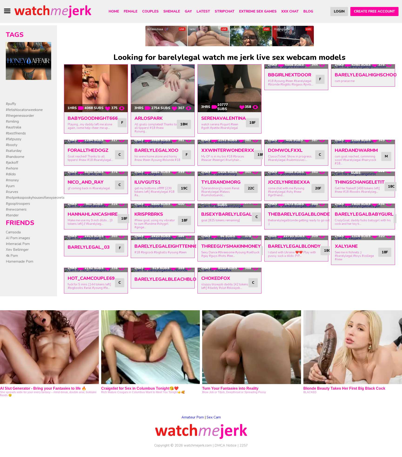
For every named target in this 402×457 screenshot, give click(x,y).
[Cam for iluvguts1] (162, 174)
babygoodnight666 (93, 118)
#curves (12, 191)
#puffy (11, 103)
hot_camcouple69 (91, 278)
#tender (12, 215)
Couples (150, 11)
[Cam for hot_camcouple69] (96, 270)
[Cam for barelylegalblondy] (296, 238)
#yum (10, 186)
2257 (243, 445)
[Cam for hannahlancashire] (96, 206)
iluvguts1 (147, 182)
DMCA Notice (225, 445)
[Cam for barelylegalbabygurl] (363, 206)
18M (184, 124)
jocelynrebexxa (289, 182)
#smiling (12, 121)
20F (318, 188)
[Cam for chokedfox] (229, 270)
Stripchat (224, 11)
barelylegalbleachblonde (170, 279)
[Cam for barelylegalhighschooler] (363, 67)
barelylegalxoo (156, 150)
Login (339, 11)
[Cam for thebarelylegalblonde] (296, 206)
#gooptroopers (18, 203)
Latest (203, 11)
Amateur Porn (192, 417)
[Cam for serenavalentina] (229, 88)
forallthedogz (88, 150)
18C (391, 186)
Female (130, 11)
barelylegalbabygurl (364, 214)
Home (114, 11)
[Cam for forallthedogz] (96, 142)
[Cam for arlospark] (162, 88)
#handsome (15, 156)
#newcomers (16, 209)
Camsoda (13, 232)
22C (251, 188)
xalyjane (346, 246)
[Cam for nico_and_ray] (96, 174)
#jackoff (12, 162)
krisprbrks (148, 214)
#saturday (14, 150)
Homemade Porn (19, 261)
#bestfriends (16, 133)
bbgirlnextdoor (289, 75)
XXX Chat (290, 11)
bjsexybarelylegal (226, 214)
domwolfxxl (285, 150)
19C (184, 188)
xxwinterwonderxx (227, 150)
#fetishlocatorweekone (24, 110)
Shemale (171, 11)
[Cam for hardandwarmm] (363, 142)
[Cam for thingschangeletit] (363, 174)
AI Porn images (18, 238)
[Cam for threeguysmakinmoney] (229, 238)
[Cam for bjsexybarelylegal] (229, 206)
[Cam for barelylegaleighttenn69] (162, 238)
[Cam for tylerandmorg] (229, 174)
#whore (12, 168)
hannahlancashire (93, 214)
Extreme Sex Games (258, 11)
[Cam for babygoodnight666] (96, 88)
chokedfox (215, 278)
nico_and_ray (86, 182)
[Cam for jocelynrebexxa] (296, 174)
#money (12, 180)
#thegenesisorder (20, 115)
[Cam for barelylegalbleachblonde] (162, 270)
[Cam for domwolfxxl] (296, 142)
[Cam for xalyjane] (363, 238)
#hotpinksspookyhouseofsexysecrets (35, 197)
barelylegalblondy (294, 246)
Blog (308, 11)
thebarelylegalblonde (299, 214)
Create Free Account (374, 11)
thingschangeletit (360, 182)
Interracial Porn (18, 244)
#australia (13, 127)
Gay (188, 11)
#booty (11, 145)
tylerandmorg (221, 182)
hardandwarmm (356, 150)
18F (252, 122)
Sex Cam (214, 417)
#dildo (11, 174)
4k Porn (12, 255)
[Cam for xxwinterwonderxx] (229, 142)
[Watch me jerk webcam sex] (52, 11)
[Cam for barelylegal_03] (96, 238)
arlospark (148, 118)
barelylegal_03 (89, 247)
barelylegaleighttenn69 (167, 246)
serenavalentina (223, 118)
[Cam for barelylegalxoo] (162, 142)
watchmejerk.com (198, 445)
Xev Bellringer (17, 249)
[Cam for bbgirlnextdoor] (296, 67)
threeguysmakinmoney (231, 246)
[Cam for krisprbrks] (162, 206)
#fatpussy (13, 139)
